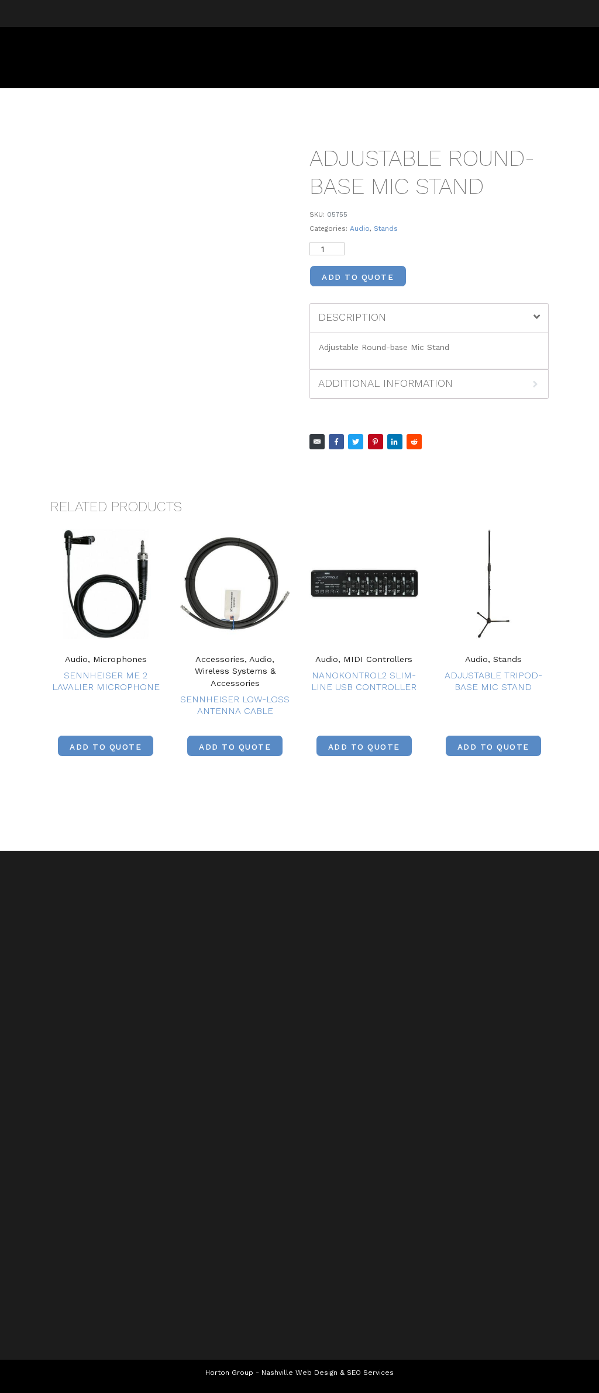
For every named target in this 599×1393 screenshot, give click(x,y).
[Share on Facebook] (336, 441)
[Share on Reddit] (414, 441)
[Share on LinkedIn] (394, 441)
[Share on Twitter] (355, 441)
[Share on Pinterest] (375, 441)
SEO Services (370, 1372)
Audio (360, 228)
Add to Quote (358, 277)
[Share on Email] (317, 441)
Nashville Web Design (299, 1372)
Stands (386, 228)
